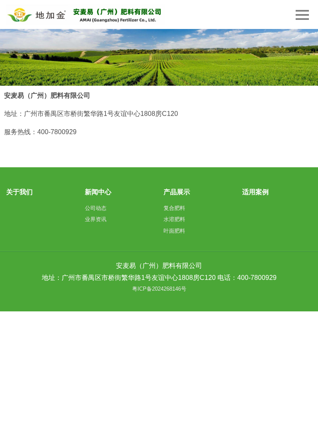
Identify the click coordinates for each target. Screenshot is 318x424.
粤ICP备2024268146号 (159, 289)
